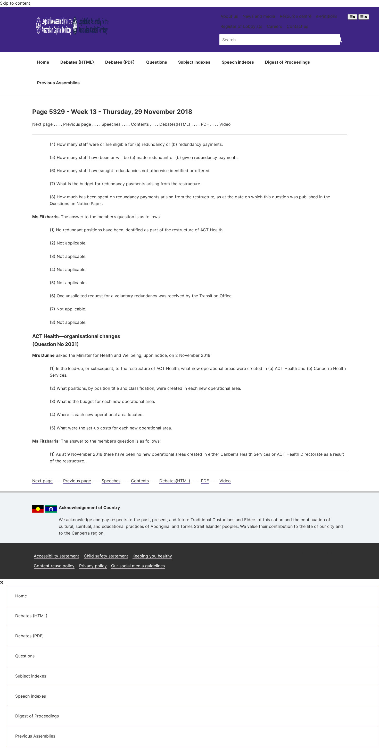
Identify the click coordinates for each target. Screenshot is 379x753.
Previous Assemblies (58, 82)
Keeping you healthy (152, 556)
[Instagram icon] (304, 554)
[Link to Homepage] (72, 26)
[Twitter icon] (329, 554)
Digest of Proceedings (287, 62)
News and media (259, 16)
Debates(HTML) (174, 124)
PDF (205, 124)
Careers (274, 26)
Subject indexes (194, 62)
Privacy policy (93, 565)
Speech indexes (238, 62)
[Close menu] (1, 582)
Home (43, 62)
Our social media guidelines (138, 565)
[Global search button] (339, 39)
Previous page (77, 124)
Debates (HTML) (77, 62)
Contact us (297, 26)
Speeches (111, 124)
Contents (140, 124)
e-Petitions (326, 16)
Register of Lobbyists (241, 26)
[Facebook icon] (316, 554)
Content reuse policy (54, 565)
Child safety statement (106, 556)
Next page (42, 124)
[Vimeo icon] (341, 554)
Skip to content (15, 3)
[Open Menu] (352, 17)
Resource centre (295, 16)
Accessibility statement (56, 556)
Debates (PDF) (120, 62)
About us (229, 16)
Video (225, 124)
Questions (156, 62)
